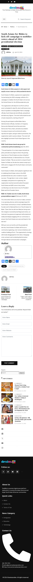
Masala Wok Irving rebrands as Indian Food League (22, 386)
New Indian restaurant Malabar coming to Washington (21, 397)
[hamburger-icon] (4, 19)
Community (18, 383)
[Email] (14, 257)
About (5, 500)
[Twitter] (11, 1)
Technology (7, 525)
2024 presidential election (16, 266)
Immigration (7, 518)
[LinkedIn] (2, 434)
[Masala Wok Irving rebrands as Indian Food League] (7, 386)
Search (3, 370)
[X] (2, 439)
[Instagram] (2, 448)
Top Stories (5, 49)
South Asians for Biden (9, 270)
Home (5, 26)
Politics (12, 26)
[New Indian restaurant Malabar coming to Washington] (7, 397)
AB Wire (8, 52)
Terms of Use (8, 507)
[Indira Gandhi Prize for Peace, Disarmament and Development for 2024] (7, 408)
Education (18, 416)
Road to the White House (15, 46)
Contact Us (7, 504)
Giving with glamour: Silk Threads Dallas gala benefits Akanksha (23, 419)
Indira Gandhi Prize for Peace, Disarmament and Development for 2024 (22, 408)
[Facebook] (8, 1)
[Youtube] (14, 1)
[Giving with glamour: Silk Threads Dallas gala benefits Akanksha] (7, 419)
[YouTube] (2, 443)
